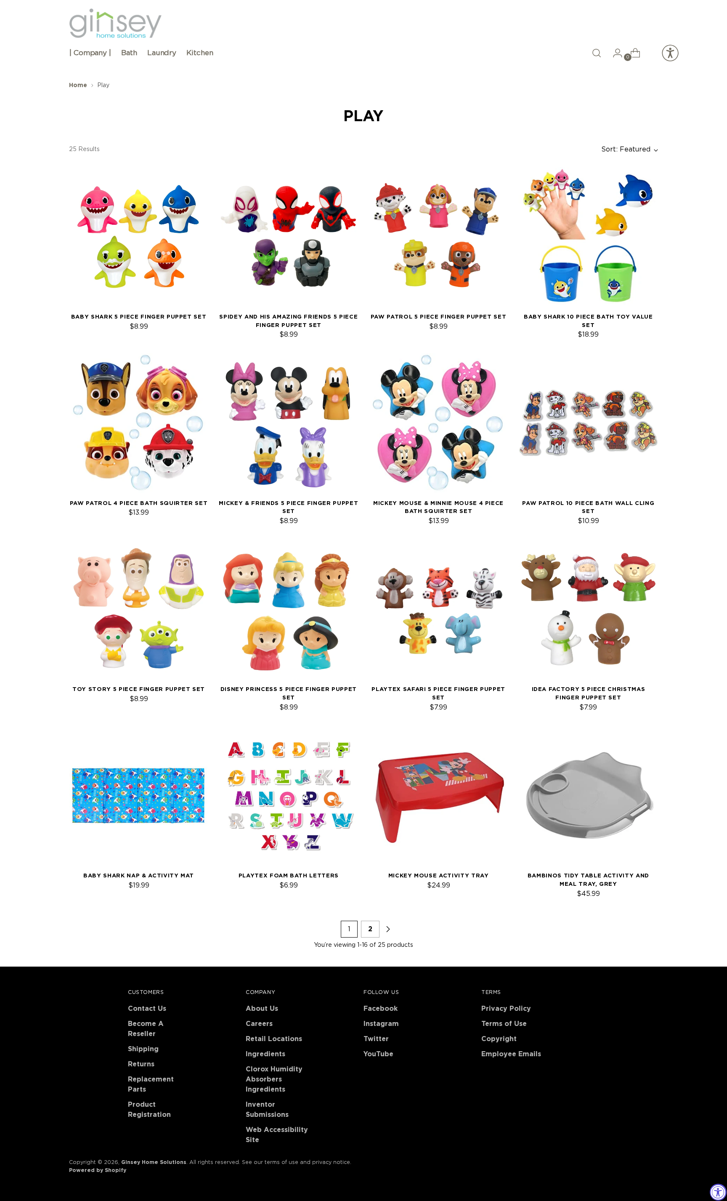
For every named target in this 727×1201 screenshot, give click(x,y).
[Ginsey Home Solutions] (115, 23)
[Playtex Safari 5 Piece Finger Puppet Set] (438, 609)
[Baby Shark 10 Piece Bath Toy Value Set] (588, 236)
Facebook (381, 1008)
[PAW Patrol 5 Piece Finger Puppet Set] (438, 236)
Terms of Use (504, 1023)
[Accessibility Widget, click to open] (718, 1192)
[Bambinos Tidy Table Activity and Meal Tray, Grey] (588, 795)
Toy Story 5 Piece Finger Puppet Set (138, 689)
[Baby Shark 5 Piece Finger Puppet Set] (138, 236)
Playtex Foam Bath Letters (289, 876)
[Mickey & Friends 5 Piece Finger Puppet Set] (288, 422)
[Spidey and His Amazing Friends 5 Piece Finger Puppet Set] (288, 236)
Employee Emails (511, 1054)
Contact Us (147, 1008)
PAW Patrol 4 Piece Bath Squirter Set (139, 503)
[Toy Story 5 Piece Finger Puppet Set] (138, 609)
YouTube (378, 1054)
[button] (596, 53)
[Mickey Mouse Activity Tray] (438, 795)
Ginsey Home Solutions (153, 1162)
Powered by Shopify (97, 1170)
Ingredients (265, 1054)
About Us (262, 1008)
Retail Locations (274, 1039)
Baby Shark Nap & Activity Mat (138, 876)
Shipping (143, 1049)
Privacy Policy (506, 1008)
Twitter (376, 1039)
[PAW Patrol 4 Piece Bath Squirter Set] (138, 422)
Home (78, 85)
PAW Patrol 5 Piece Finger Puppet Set (439, 317)
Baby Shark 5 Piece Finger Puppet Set (139, 317)
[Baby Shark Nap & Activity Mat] (138, 795)
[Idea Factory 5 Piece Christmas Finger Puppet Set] (588, 609)
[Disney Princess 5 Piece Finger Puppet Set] (288, 609)
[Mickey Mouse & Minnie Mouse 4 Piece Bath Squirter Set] (438, 422)
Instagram (381, 1023)
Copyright (499, 1039)
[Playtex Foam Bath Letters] (288, 795)
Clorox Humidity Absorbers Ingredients (274, 1079)
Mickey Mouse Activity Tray (438, 876)
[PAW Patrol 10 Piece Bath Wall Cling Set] (588, 422)
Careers (259, 1023)
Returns (141, 1064)
